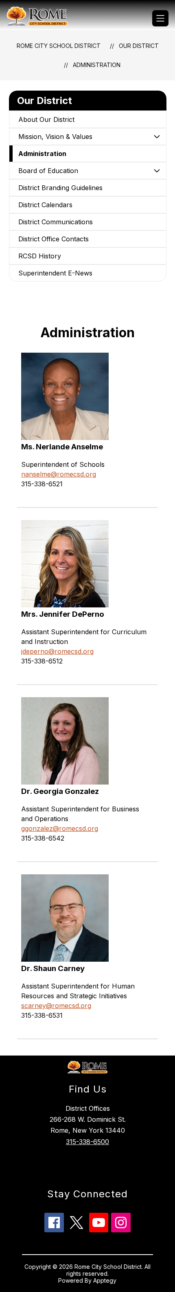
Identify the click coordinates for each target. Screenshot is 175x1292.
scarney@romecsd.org (56, 1006)
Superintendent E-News (55, 273)
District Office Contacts (53, 239)
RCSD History (39, 256)
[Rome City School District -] (40, 18)
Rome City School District (59, 45)
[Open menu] (160, 18)
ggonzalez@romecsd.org (59, 828)
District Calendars (45, 205)
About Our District (46, 119)
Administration (96, 64)
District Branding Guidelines (60, 188)
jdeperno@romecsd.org (57, 651)
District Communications (55, 222)
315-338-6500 (87, 1142)
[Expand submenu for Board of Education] (157, 171)
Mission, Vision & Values (55, 136)
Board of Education (48, 171)
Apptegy (104, 1280)
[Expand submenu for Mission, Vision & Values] (157, 136)
